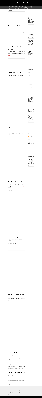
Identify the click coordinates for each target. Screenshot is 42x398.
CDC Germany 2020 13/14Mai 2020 (31, 96)
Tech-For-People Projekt (30, 68)
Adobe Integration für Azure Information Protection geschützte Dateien (16, 239)
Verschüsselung (12, 134)
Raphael (24, 32)
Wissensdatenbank (26, 7)
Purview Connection (27, 6)
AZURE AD (33, 34)
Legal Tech (15, 7)
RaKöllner (21, 3)
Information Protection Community (31, 17)
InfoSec (9, 7)
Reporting (16, 358)
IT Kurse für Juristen (30, 19)
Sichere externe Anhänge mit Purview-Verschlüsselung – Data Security (15, 25)
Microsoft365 (33, 159)
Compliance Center (29, 54)
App (29, 34)
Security (32, 162)
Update (28, 44)
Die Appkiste (29, 56)
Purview (17, 32)
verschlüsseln (21, 358)
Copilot (30, 155)
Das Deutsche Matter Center (30, 55)
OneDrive (13, 380)
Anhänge (13, 32)
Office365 (29, 161)
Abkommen (10, 368)
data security (16, 32)
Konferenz (9, 6)
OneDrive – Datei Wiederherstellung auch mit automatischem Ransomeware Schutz (16, 374)
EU (31, 37)
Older (9, 384)
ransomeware (16, 380)
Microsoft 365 (16, 6)
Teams (33, 43)
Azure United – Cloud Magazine (30, 53)
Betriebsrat (12, 7)
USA (31, 44)
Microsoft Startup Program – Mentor (31, 23)
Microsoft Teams (30, 40)
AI (28, 34)
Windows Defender (20, 380)
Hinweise (18, 8)
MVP (32, 40)
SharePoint (29, 43)
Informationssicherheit (22, 133)
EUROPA (32, 37)
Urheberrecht (30, 44)
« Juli (8, 394)
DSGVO (30, 37)
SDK (19, 358)
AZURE (13, 368)
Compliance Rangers (10, 8)
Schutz (19, 32)
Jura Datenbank (30, 7)
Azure (31, 6)
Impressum (22, 8)
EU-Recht (14, 133)
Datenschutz (15, 8)
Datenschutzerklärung (26, 8)
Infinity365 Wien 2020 (30, 103)
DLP (19, 133)
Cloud (15, 368)
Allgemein (10, 32)
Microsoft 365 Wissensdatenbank (31, 21)
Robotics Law (29, 67)
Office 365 (16, 133)
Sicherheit (31, 163)
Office (28, 41)
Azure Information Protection (12, 358)
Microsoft (12, 6)
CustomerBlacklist (21, 6)
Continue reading (9, 55)
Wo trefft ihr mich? (20, 7)
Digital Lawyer (29, 16)
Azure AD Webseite (29, 52)
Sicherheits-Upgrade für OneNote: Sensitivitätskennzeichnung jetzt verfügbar (16, 48)
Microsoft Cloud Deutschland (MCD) (31, 22)
